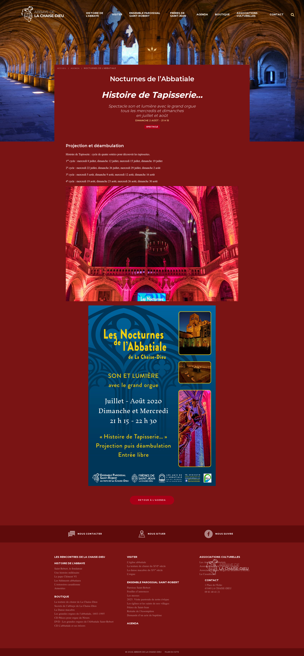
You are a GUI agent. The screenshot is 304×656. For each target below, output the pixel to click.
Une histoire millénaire (66, 572)
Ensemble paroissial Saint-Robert (144, 14)
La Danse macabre (64, 609)
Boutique (222, 14)
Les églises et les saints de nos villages (148, 603)
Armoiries (59, 588)
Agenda (202, 14)
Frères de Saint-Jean (178, 14)
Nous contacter (90, 533)
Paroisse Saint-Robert (138, 587)
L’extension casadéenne (67, 584)
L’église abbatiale (136, 562)
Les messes (133, 595)
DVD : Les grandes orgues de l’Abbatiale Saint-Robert (83, 621)
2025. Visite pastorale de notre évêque (148, 599)
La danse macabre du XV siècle (145, 570)
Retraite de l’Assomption (140, 611)
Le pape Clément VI (65, 576)
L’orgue (131, 574)
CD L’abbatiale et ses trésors (69, 625)
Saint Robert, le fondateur (68, 568)
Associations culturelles (247, 14)
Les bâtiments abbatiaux (67, 580)
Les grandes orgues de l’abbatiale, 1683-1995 (79, 613)
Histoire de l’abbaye (94, 14)
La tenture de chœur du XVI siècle (146, 566)
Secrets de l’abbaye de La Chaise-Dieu (75, 606)
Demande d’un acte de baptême (144, 615)
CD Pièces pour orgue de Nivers (72, 617)
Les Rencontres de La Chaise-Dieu (79, 557)
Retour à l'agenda (152, 500)
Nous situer (157, 533)
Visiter (117, 14)
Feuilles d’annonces (138, 591)
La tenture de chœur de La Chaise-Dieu (75, 601)
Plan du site (172, 652)
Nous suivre (224, 533)
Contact (277, 14)
